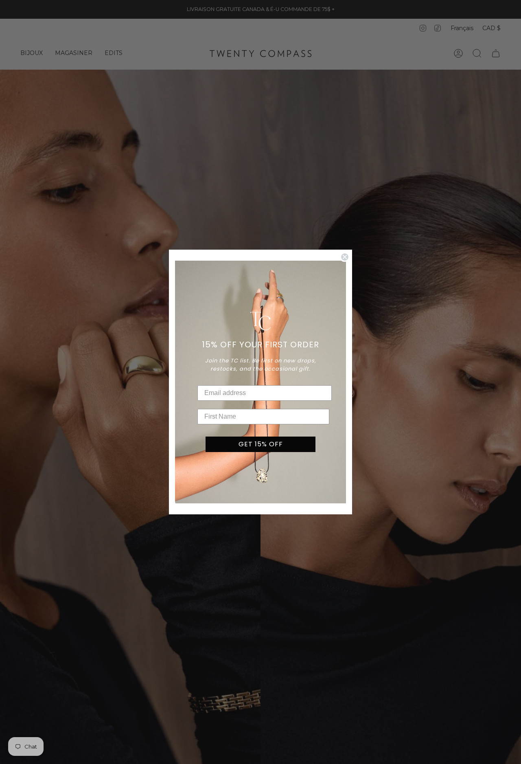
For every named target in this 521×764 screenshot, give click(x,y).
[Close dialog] (345, 257)
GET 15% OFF (261, 444)
